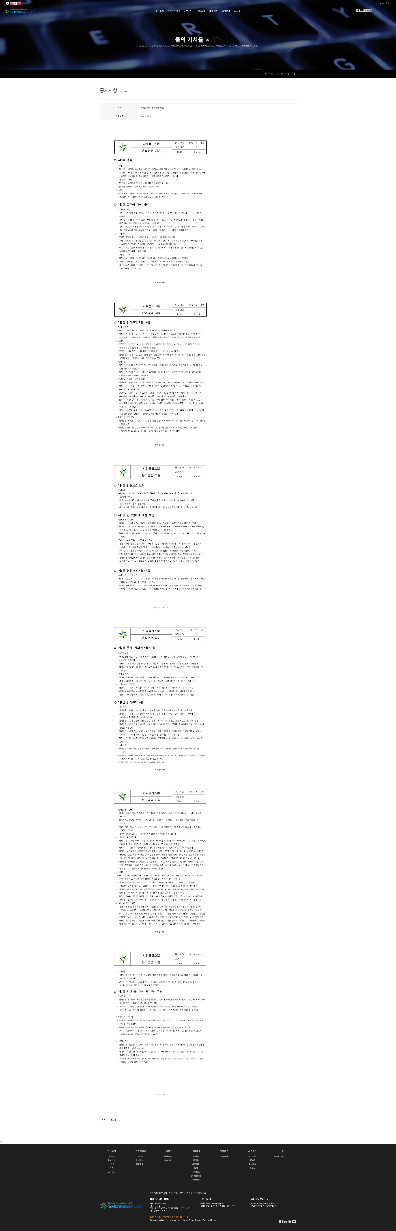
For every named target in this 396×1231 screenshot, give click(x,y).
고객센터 (226, 10)
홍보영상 (252, 1164)
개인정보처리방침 (165, 1192)
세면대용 (196, 1164)
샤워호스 (196, 1172)
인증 (111, 1168)
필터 (196, 1168)
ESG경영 (140, 1156)
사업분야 (188, 10)
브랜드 (111, 1164)
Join (388, 3)
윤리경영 (139, 1160)
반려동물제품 (196, 1176)
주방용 (196, 1160)
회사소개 (160, 10)
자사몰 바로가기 (280, 1156)
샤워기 (196, 1156)
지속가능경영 (174, 10)
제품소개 (201, 10)
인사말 (111, 1156)
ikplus (216, 1220)
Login (381, 3)
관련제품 (196, 1179)
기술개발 (168, 1160)
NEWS (252, 1160)
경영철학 (139, 1164)
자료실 (252, 1168)
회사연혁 (111, 1160)
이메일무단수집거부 (181, 1192)
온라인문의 (194, 1192)
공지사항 (252, 1156)
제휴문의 (213, 10)
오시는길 (111, 1172)
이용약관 (153, 1192)
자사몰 (237, 10)
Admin (203, 1192)
